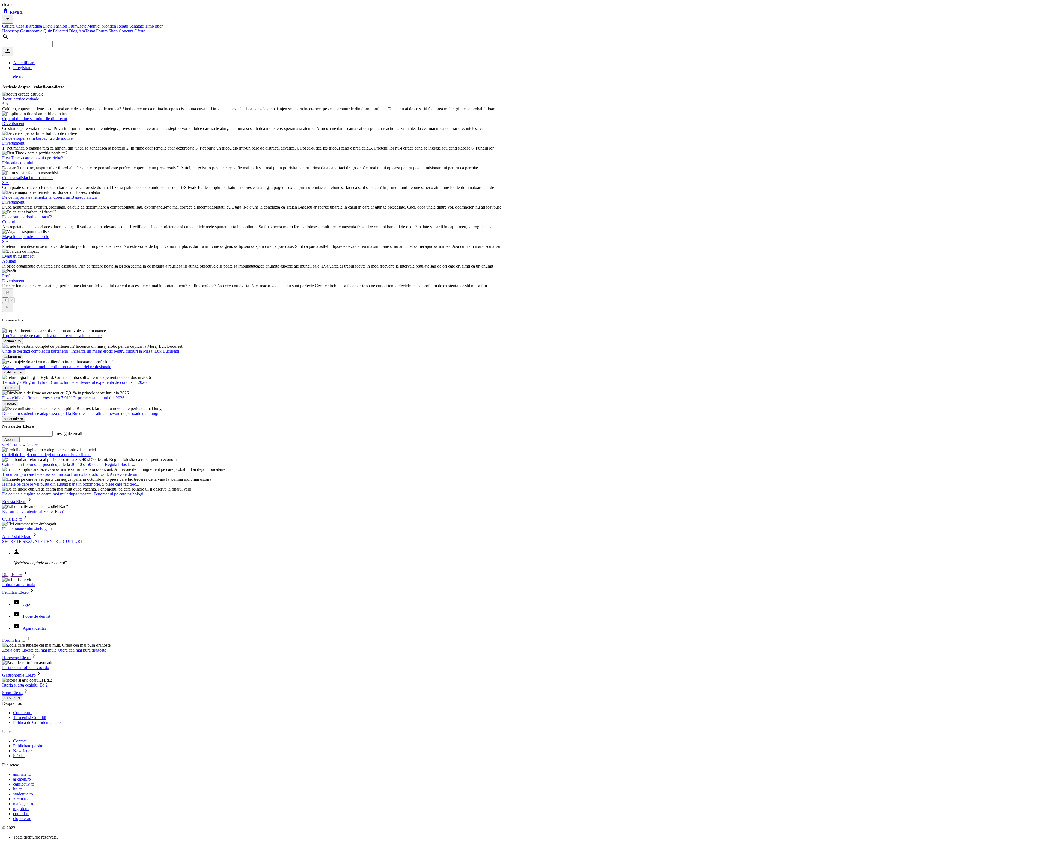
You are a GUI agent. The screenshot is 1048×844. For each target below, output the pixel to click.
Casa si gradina (29, 26)
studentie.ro (23, 794)
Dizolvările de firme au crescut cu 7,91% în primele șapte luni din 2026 (63, 398)
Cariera (9, 26)
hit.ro (17, 789)
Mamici (94, 26)
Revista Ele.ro (14, 501)
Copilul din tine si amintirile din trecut (34, 118)
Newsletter (22, 750)
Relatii (123, 26)
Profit (7, 276)
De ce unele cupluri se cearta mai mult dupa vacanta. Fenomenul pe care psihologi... (74, 494)
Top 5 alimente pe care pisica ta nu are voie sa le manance (52, 335)
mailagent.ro (23, 803)
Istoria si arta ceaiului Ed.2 (25, 685)
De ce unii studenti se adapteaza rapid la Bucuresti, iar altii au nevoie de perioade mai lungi (80, 413)
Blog (73, 31)
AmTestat (87, 31)
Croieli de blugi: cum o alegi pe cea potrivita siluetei (46, 454)
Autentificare (24, 62)
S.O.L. (19, 755)
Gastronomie (31, 31)
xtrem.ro (20, 799)
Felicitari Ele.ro (15, 592)
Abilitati (9, 261)
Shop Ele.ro (12, 692)
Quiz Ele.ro (12, 519)
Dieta (48, 26)
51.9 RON (12, 698)
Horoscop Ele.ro (16, 657)
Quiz (48, 31)
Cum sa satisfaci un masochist (27, 177)
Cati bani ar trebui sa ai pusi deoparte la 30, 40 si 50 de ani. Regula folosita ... (68, 464)
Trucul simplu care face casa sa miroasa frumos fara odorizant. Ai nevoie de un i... (72, 474)
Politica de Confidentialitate (37, 722)
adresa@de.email (67, 433)
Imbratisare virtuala (18, 584)
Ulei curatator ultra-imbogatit (27, 529)
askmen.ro (22, 779)
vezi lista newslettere (20, 444)
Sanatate (137, 26)
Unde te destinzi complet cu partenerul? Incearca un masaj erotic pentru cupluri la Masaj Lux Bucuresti (90, 351)
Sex (5, 104)
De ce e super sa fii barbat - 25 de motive (37, 138)
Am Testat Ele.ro (16, 536)
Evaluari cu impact (18, 256)
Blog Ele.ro (12, 574)
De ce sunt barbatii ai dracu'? (27, 217)
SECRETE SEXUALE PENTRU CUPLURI (42, 541)
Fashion (60, 26)
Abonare (10, 440)
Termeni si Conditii (29, 717)
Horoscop (11, 31)
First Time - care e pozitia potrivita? (32, 158)
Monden (109, 26)
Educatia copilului (17, 163)
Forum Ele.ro (13, 640)
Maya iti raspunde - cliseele (25, 236)
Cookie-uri (22, 712)
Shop (114, 31)
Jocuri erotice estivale (20, 99)
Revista (16, 12)
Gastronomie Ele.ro (19, 675)
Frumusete (77, 26)
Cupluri (8, 221)
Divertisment (13, 123)
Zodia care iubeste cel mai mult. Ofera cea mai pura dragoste (54, 650)
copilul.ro (21, 813)
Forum (102, 31)
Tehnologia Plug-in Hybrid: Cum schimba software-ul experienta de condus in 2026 (74, 382)
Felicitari (61, 31)
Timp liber (154, 26)
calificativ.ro (23, 784)
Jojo (26, 604)
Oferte (139, 31)
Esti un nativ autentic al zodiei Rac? (33, 511)
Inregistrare (22, 67)
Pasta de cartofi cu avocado (25, 667)
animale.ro (22, 774)
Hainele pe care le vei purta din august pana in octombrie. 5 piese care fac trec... (70, 484)
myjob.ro (21, 808)
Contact (19, 741)
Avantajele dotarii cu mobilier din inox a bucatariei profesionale (56, 366)
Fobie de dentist (36, 616)
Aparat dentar (34, 628)
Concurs (126, 31)
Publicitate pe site (28, 746)
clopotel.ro (22, 818)
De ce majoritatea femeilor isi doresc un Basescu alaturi (49, 197)
